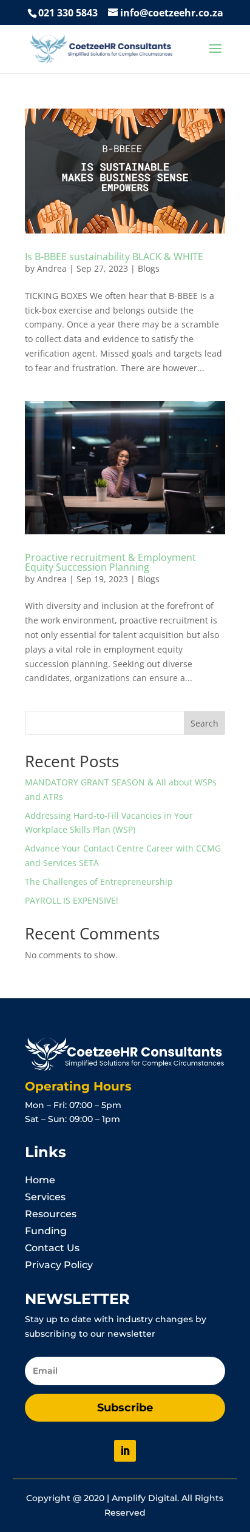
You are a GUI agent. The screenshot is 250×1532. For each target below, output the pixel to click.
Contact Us (52, 1248)
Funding (46, 1231)
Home (40, 1180)
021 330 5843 (68, 12)
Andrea (52, 268)
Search (204, 723)
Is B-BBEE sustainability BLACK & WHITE (114, 256)
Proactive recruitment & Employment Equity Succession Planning (110, 562)
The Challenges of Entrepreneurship (99, 881)
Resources (50, 1214)
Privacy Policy (59, 1265)
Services (45, 1197)
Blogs (149, 268)
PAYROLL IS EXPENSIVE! (71, 900)
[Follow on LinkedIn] (125, 1451)
